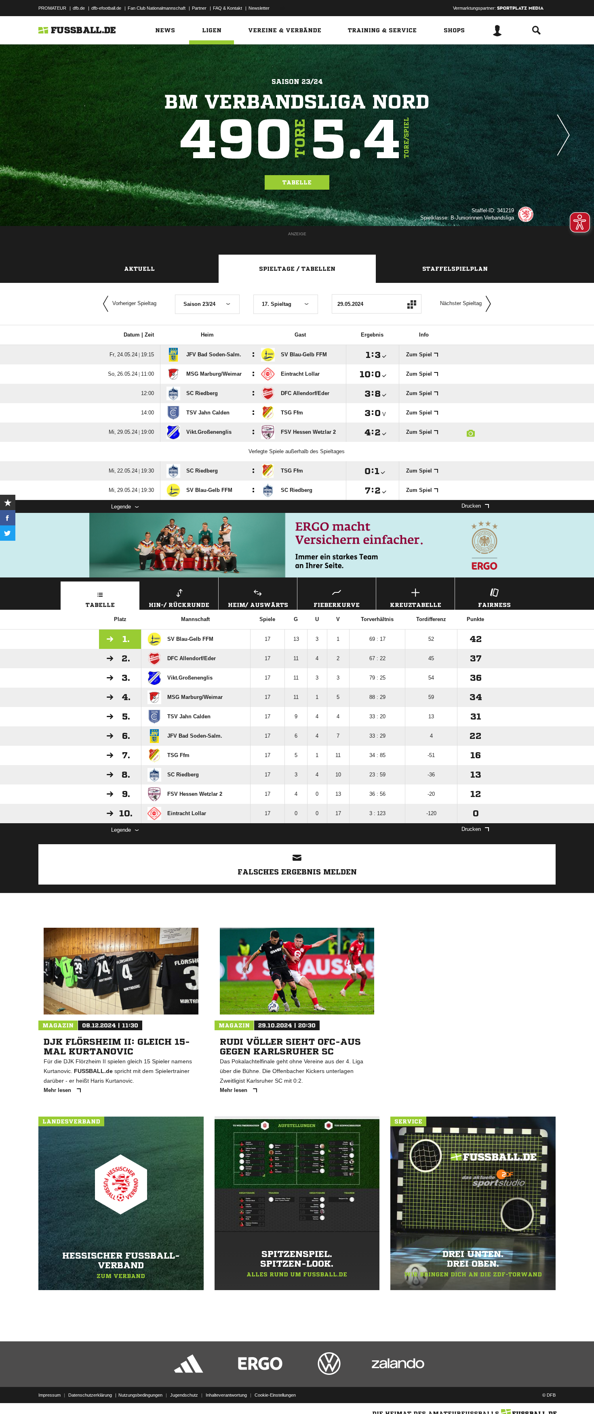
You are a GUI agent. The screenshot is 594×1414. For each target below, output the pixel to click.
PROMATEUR (52, 8)
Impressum (49, 1395)
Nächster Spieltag (461, 303)
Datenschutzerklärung (90, 1395)
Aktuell (139, 269)
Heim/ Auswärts (258, 605)
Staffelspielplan (455, 269)
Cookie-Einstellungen (275, 1395)
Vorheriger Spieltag (134, 303)
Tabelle (297, 182)
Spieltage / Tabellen (297, 269)
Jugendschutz (184, 1395)
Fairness (494, 605)
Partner (199, 8)
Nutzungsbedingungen (140, 1395)
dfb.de (79, 8)
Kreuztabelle (415, 605)
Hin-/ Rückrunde (179, 605)
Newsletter (259, 8)
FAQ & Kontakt (227, 8)
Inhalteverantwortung (226, 1395)
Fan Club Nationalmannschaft (156, 8)
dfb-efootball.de (106, 8)
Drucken (471, 506)
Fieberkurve (337, 605)
